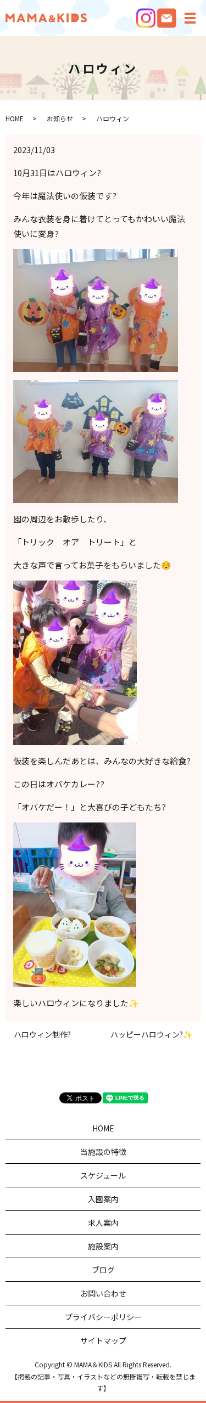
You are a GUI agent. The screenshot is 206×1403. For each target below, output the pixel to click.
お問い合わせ (103, 1293)
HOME (14, 118)
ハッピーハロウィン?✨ (151, 1034)
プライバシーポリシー (103, 1316)
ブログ (103, 1269)
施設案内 (103, 1246)
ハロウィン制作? (42, 1034)
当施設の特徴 (103, 1151)
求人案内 (103, 1222)
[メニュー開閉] (190, 18)
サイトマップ (103, 1340)
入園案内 (103, 1198)
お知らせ (60, 118)
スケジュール (103, 1175)
